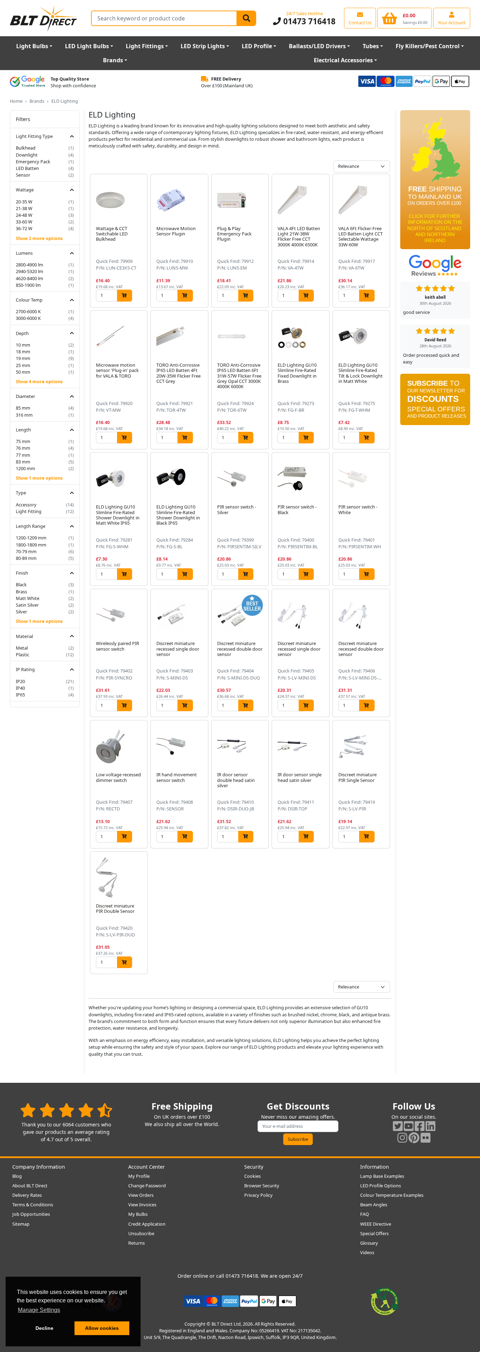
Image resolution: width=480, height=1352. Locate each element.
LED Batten (27, 168)
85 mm (23, 408)
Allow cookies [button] (102, 1328)
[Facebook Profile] (419, 1125)
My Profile (139, 1176)
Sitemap (21, 1224)
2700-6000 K (28, 311)
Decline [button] (44, 1328)
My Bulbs (138, 1214)
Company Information (38, 1166)
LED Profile (257, 46)
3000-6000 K (28, 318)
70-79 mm (26, 551)
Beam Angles (373, 1204)
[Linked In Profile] (430, 1125)
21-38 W (24, 208)
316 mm (24, 415)
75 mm (23, 441)
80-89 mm (26, 558)
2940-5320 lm (29, 271)
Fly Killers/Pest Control (428, 46)
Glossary (369, 1243)
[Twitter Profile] (398, 1125)
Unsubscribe (141, 1233)
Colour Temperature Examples (391, 1195)
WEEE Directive (375, 1224)
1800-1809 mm (31, 545)
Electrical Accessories (343, 60)
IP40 (20, 688)
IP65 (20, 694)
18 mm (23, 351)
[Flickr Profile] (425, 1137)
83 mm (23, 462)
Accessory (26, 504)
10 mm (23, 345)
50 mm (23, 372)
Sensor (23, 175)
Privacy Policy (258, 1195)
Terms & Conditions (32, 1204)
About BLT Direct (29, 1185)
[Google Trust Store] (27, 82)
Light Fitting (28, 511)
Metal (22, 648)
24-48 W (24, 215)
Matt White (27, 598)
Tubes (371, 46)
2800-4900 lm (29, 264)
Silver (21, 611)
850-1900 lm (28, 285)
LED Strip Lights (203, 46)
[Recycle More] (385, 1300)
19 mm (23, 358)
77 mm (23, 455)
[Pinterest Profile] (414, 1137)
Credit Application (147, 1224)
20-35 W (24, 201)
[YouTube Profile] (409, 1125)
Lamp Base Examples (382, 1176)
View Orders (141, 1195)
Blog (17, 1176)
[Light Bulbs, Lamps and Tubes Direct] (43, 18)
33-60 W (24, 222)
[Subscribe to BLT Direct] (435, 401)
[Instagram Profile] (402, 1137)
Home (16, 101)
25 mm (23, 365)
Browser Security (261, 1185)
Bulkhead (25, 148)
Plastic (22, 654)
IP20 (20, 681)
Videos (367, 1252)
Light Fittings (145, 46)
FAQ (364, 1214)
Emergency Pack (33, 161)
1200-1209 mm (31, 538)
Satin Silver (27, 605)
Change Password (147, 1185)
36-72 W (24, 228)
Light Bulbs (32, 46)
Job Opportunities (31, 1214)
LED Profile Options (380, 1185)
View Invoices (142, 1204)
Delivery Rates (27, 1195)
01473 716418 (308, 21)
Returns (136, 1243)
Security (253, 1166)
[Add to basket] (124, 295)
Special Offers (374, 1233)
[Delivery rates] (435, 182)
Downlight (27, 155)
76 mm (23, 448)
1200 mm (25, 468)
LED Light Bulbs (87, 46)
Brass (21, 591)
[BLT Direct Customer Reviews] (66, 1110)
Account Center (146, 1166)
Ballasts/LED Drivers (317, 46)
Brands (113, 60)
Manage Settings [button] (39, 1310)
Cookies (252, 1176)
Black (21, 584)
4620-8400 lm (29, 278)
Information (374, 1166)
